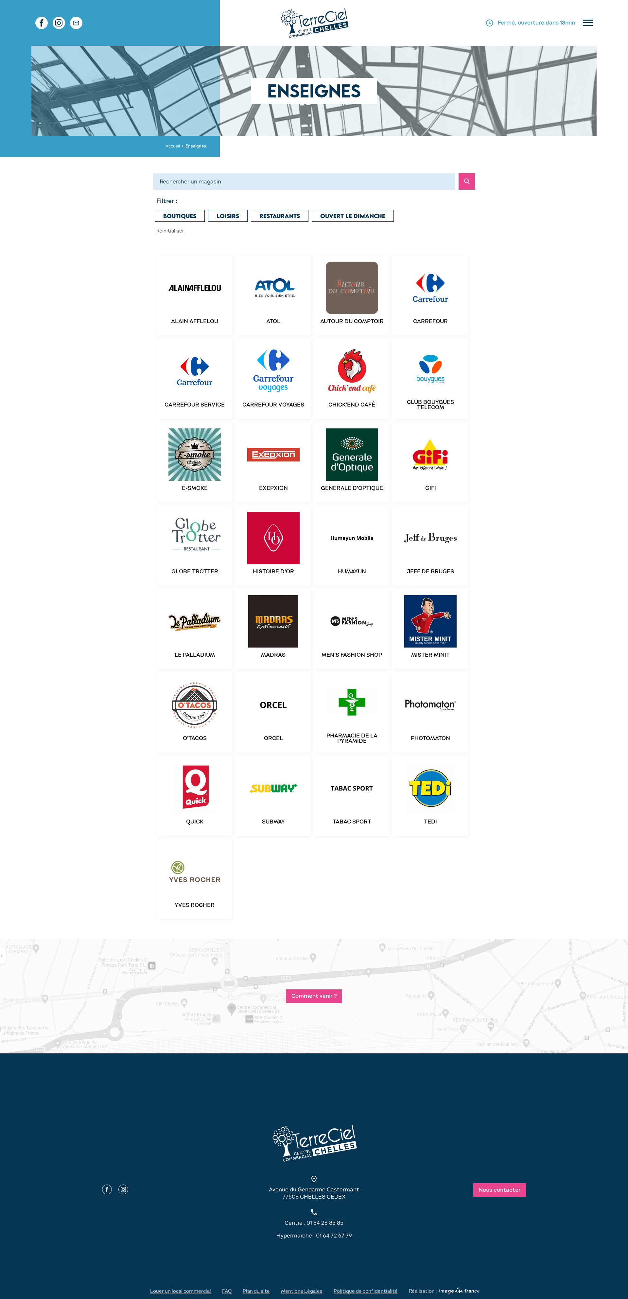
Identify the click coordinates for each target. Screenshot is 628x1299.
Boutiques (179, 216)
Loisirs (228, 216)
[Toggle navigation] (588, 23)
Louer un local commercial (180, 1291)
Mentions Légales (302, 1291)
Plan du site (256, 1291)
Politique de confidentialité (366, 1291)
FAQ (227, 1291)
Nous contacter (500, 1189)
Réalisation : (423, 1291)
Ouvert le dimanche (352, 216)
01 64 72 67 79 (334, 1235)
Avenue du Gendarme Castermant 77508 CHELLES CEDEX (314, 1193)
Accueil (173, 146)
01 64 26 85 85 (324, 1223)
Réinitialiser (170, 231)
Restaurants (279, 216)
